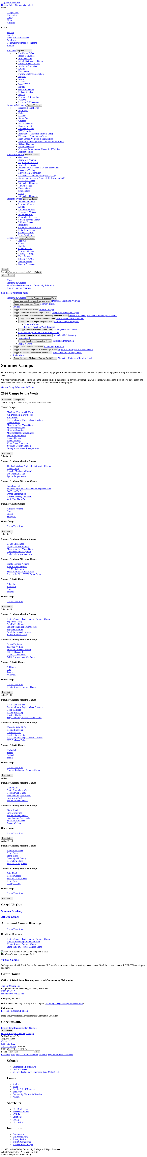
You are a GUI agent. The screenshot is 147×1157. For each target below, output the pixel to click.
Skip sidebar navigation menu (14, 293)
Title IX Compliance (22, 1142)
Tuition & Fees (25, 185)
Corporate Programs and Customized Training (39, 149)
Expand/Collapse (24, 50)
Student (10, 32)
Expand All (6, 400)
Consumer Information (28, 97)
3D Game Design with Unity (20, 412)
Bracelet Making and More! (19, 471)
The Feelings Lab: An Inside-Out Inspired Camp (29, 466)
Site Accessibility (20, 1136)
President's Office (26, 53)
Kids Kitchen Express (17, 566)
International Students (28, 183)
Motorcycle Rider (26, 146)
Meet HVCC (24, 84)
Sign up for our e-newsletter (60, 1054)
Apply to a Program (27, 160)
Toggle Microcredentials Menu (26, 304)
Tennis (10, 672)
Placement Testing (26, 170)
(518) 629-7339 (8, 991)
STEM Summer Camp (17, 634)
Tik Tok (26, 1054)
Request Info (7, 1028)
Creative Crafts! (14, 715)
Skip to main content (10, 2)
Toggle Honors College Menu (26, 309)
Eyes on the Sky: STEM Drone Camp (24, 574)
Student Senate (25, 261)
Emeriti (21, 69)
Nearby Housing (25, 253)
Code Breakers (13, 422)
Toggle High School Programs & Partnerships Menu (35, 349)
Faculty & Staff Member (18, 37)
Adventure (12, 584)
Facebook (5, 1011)
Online (21, 113)
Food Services (24, 256)
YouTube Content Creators (19, 446)
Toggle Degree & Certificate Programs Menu (32, 301)
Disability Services (26, 209)
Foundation (23, 71)
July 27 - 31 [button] (6, 695)
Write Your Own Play (16, 499)
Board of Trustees (26, 56)
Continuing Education (54, 346)
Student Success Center (29, 219)
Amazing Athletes (15, 508)
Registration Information (63, 341)
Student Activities (26, 259)
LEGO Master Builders (17, 740)
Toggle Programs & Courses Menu (41, 298)
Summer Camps (31, 324)
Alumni (10, 45)
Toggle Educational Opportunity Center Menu (32, 353)
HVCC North (24, 131)
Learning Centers (26, 204)
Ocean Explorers (14, 644)
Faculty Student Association (31, 74)
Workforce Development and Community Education (30, 285)
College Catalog (25, 92)
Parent (10, 35)
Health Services (25, 214)
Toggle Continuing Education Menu (28, 346)
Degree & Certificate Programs (66, 301)
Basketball (11, 586)
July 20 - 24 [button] (6, 609)
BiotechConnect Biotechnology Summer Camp (28, 619)
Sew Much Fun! (14, 798)
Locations (17, 1117)
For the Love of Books (17, 800)
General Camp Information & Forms (17, 387)
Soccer (10, 514)
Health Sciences (20, 1069)
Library (10, 20)
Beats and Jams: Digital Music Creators (24, 420)
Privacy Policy (19, 1139)
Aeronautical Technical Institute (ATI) (35, 133)
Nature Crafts (13, 468)
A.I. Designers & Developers (20, 415)
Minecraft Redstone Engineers (20, 433)
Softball (10, 591)
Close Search (7, 275)
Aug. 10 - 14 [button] (7, 841)
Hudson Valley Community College (17, 5)
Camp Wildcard (14, 710)
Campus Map (13, 12)
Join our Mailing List (10, 986)
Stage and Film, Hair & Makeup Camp (24, 717)
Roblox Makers (14, 440)
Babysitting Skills (15, 861)
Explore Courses (28, 1028)
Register (17, 1028)
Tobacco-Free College (23, 1144)
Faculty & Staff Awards (29, 63)
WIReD (16, 1114)
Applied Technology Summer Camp (23, 770)
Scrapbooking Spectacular (19, 795)
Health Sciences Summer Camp (21, 687)
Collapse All (19, 400)
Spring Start (23, 118)
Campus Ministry (26, 232)
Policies (21, 94)
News (21, 79)
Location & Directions (28, 102)
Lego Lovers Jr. (14, 486)
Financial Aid (24, 188)
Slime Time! (12, 810)
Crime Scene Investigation (19, 551)
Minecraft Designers (16, 427)
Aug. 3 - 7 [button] (5, 778)
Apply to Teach (25, 343)
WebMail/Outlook (21, 1111)
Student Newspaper (27, 264)
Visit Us (22, 99)
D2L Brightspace (20, 1109)
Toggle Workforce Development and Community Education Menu (40, 316)
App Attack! (12, 417)
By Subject (23, 110)
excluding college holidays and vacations (64, 1003)
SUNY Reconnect (26, 180)
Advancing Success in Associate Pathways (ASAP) (41, 178)
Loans (21, 193)
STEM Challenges (15, 544)
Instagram (15, 1011)
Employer (11, 40)
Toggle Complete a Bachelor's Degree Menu (32, 313)
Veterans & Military (27, 212)
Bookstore (23, 225)
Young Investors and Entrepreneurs (23, 448)
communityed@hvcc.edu (12, 993)
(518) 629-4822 (8, 1044)
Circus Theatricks (15, 526)
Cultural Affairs (25, 248)
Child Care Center (26, 230)
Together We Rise (15, 629)
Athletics (11, 23)
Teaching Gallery (26, 251)
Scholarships (24, 191)
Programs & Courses (16, 283)
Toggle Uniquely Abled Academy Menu (35, 335)
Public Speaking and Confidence (22, 627)
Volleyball (11, 516)
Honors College (25, 126)
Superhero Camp (14, 621)
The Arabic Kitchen (16, 820)
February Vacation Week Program (39, 327)
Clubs (21, 243)
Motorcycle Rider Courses (65, 329)
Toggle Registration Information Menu (35, 341)
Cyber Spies (12, 853)
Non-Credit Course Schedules (70, 318)
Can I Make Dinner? (16, 624)
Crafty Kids (12, 787)
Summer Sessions (26, 128)
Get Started (23, 157)
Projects (22, 76)
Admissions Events (27, 165)
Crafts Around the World (18, 790)
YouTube (34, 1054)
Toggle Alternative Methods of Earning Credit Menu (35, 358)
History (21, 87)
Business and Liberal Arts (24, 1067)
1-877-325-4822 (8, 1046)
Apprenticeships (25, 152)
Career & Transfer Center (29, 227)
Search (5, 269)
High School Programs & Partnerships (35, 139)
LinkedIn (24, 1011)
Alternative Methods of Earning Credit (75, 358)
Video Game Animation (17, 443)
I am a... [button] (4, 27)
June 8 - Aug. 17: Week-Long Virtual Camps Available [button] (26, 402)
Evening (22, 115)
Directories (12, 15)
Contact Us (6, 1041)
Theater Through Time (17, 863)
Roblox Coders (14, 438)
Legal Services (25, 235)
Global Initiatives (26, 89)
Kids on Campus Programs (19, 288)
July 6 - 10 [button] (6, 456)
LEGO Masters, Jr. (15, 652)
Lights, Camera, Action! (18, 546)
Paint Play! (12, 873)
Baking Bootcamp (15, 712)
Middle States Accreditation (30, 61)
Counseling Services (27, 217)
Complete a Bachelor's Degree (65, 312)
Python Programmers (16, 435)
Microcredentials (25, 123)
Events (21, 81)
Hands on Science (15, 850)
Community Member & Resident (22, 43)
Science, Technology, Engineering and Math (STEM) (37, 1072)
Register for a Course (28, 162)
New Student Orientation (29, 173)
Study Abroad (19, 355)
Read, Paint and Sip (16, 704)
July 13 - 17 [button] (6, 534)
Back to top (7, 453)
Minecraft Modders (15, 430)
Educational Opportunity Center (32, 136)
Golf (9, 511)
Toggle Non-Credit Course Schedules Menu (37, 319)
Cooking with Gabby (16, 793)
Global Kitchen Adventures (19, 554)
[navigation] (73, 7)
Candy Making (14, 883)
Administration (25, 58)
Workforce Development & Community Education (41, 141)
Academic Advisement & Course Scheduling (38, 167)
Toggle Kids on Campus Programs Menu (36, 322)
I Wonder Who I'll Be (16, 727)
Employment (18, 1134)
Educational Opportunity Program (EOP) (37, 175)
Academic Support (26, 201)
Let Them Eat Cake (16, 473)
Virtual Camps (10, 959)
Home (9, 280)
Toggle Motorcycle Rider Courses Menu (36, 330)
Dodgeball (11, 750)
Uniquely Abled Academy (64, 335)
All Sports (11, 667)
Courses (22, 121)
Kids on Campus (26, 144)
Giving (10, 17)
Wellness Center (25, 222)
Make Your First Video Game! (20, 425)
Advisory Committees (28, 66)
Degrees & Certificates (28, 108)
